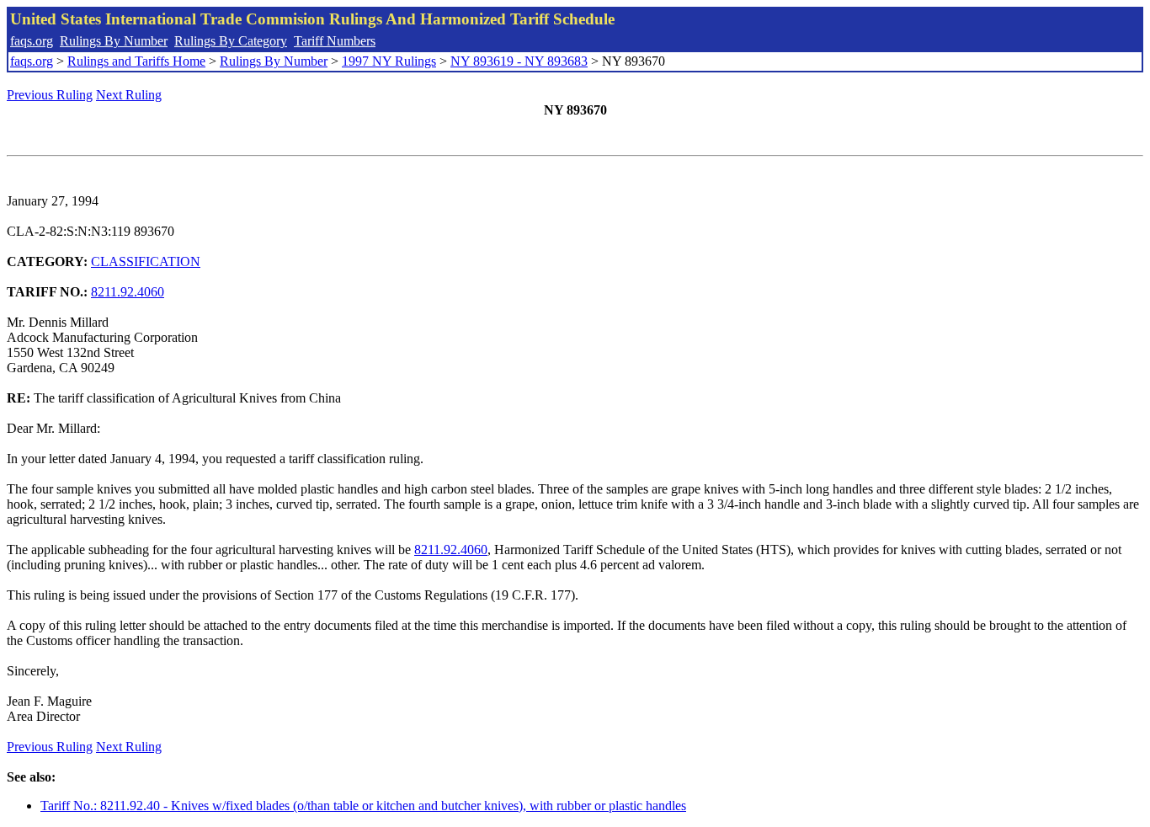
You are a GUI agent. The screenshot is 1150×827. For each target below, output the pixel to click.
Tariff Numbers (334, 41)
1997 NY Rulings (389, 61)
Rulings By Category (230, 41)
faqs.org (31, 41)
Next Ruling (129, 95)
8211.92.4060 (127, 292)
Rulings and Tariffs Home (136, 61)
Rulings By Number (114, 41)
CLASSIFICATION (145, 261)
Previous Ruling (50, 95)
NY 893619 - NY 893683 (519, 61)
